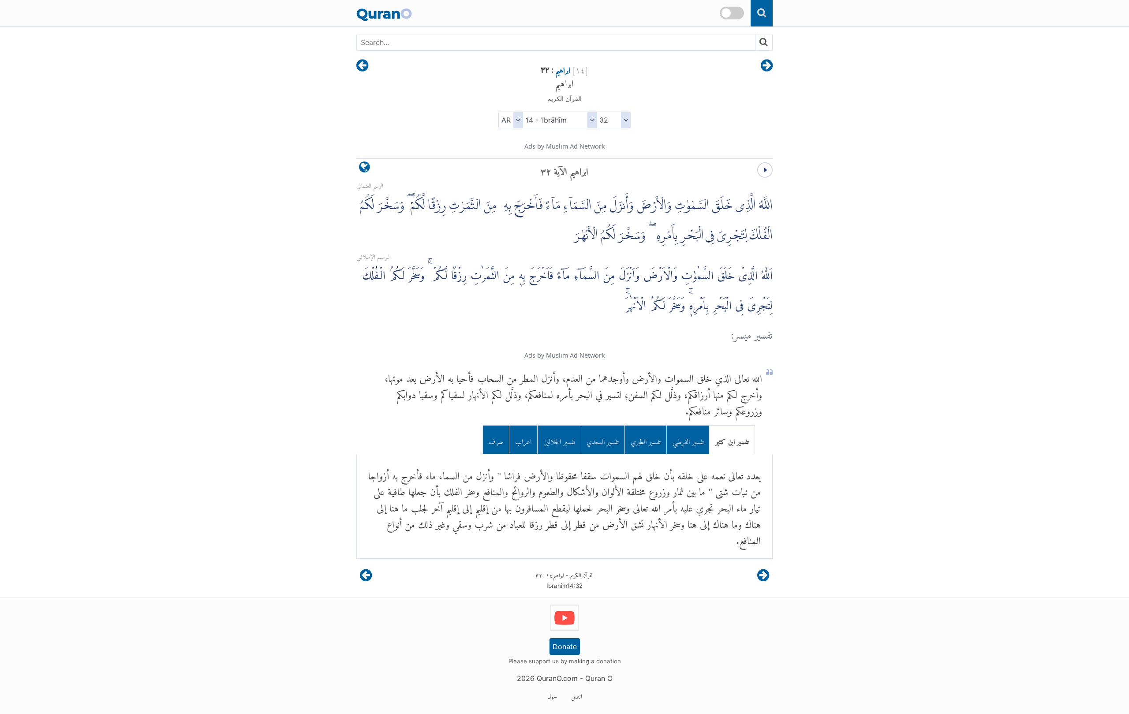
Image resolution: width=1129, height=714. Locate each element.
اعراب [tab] (523, 439)
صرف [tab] (496, 439)
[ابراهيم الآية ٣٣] (362, 66)
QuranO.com (557, 678)
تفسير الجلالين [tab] (559, 439)
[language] (364, 169)
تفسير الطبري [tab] (646, 439)
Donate (565, 646)
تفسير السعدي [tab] (603, 439)
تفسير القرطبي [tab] (688, 439)
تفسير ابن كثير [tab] (732, 439)
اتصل (576, 695)
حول (552, 695)
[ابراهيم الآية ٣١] (767, 66)
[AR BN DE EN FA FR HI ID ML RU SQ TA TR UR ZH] (510, 120)
